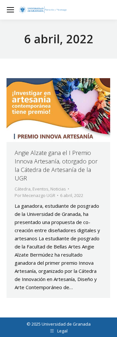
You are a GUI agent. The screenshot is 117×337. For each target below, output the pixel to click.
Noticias (58, 189)
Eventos (40, 189)
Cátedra (23, 189)
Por (35, 195)
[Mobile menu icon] (10, 10)
